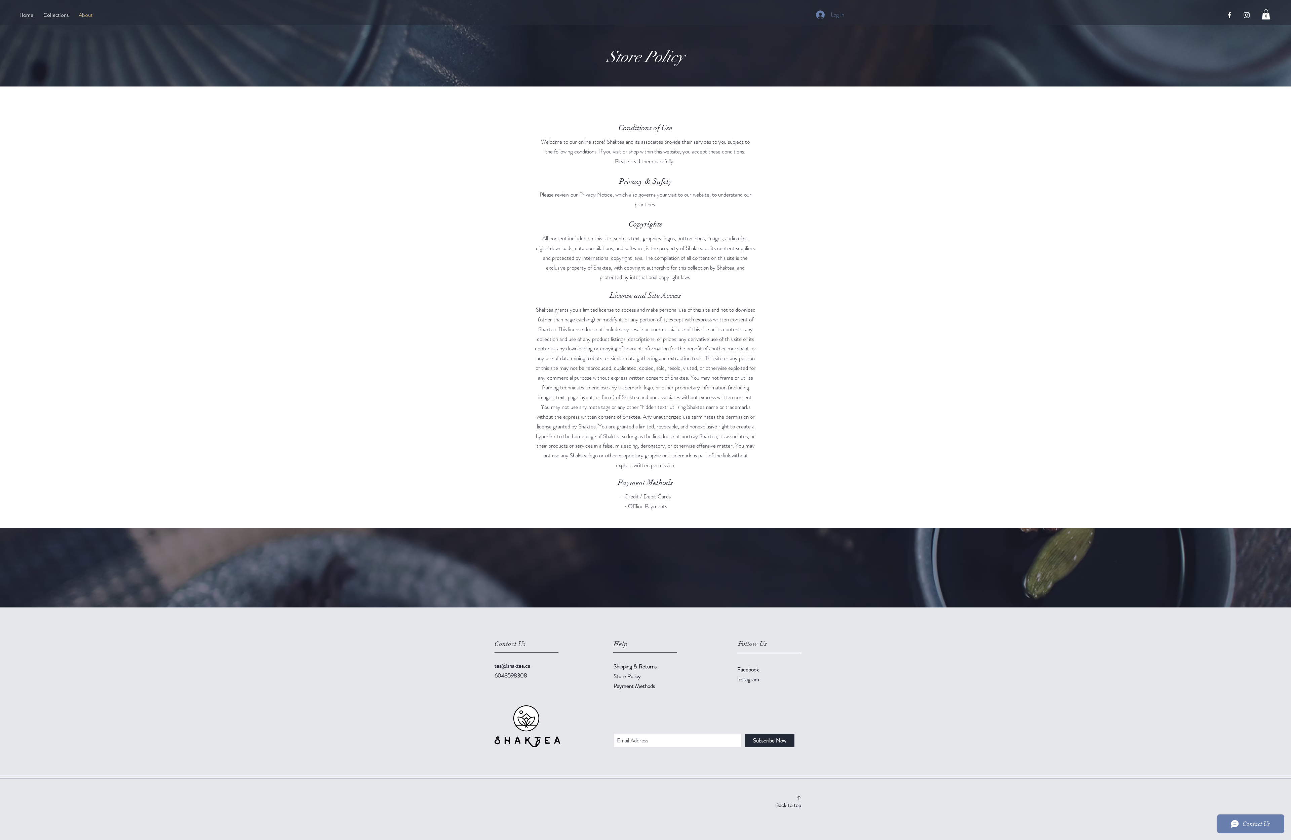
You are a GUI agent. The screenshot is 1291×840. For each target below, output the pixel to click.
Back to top (788, 805)
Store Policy (627, 676)
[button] (1266, 14)
